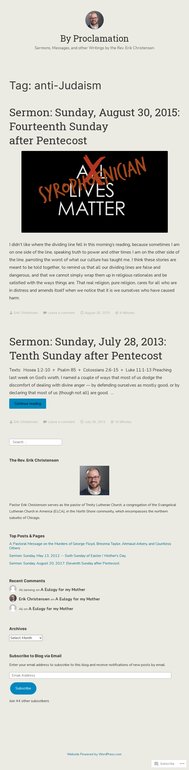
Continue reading (25, 405)
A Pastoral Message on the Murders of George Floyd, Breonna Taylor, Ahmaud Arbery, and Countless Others (90, 546)
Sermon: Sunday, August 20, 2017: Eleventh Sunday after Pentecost (64, 563)
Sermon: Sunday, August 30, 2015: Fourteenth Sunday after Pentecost (94, 126)
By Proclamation (94, 38)
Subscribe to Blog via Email (35, 656)
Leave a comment (61, 313)
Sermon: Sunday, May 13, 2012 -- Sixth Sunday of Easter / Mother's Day (67, 555)
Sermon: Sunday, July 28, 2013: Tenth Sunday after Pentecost (87, 348)
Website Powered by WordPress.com (94, 754)
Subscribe (23, 688)
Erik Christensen (26, 313)
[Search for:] (35, 441)
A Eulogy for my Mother (63, 589)
